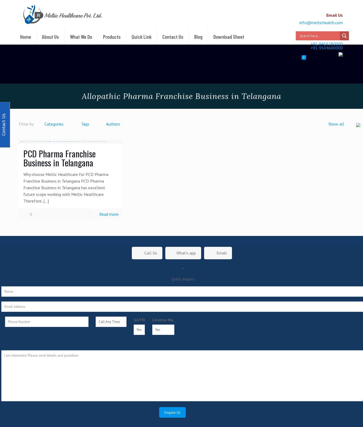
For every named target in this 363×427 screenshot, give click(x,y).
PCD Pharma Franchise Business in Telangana (59, 158)
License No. (163, 319)
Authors (113, 124)
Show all (336, 124)
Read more (109, 214)
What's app (186, 253)
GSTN (139, 319)
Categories (54, 124)
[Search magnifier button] (344, 35)
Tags (85, 124)
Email (221, 253)
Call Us (150, 253)
